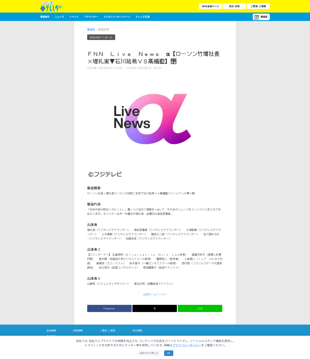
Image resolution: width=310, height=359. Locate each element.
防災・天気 (234, 6)
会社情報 (51, 330)
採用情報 (78, 330)
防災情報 (137, 330)
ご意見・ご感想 (258, 6)
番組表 (91, 29)
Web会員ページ (210, 6)
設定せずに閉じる (149, 353)
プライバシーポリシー (186, 345)
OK (168, 353)
